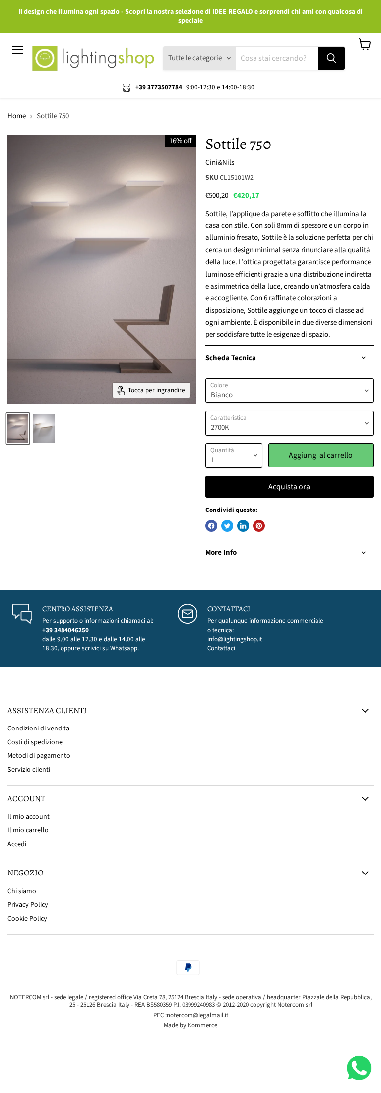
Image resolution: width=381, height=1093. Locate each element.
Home (16, 116)
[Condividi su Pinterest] (259, 526)
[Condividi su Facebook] (211, 526)
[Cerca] (331, 58)
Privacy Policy (27, 905)
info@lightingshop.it (234, 639)
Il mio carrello (28, 830)
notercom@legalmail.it (197, 1015)
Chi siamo (21, 891)
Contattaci (221, 648)
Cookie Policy (27, 919)
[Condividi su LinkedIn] (243, 526)
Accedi (16, 844)
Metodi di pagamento (38, 756)
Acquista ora (289, 486)
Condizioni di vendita (38, 728)
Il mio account (28, 817)
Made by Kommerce (190, 1025)
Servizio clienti (28, 770)
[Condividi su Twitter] (227, 526)
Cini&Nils (219, 162)
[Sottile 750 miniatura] (17, 428)
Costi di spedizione (35, 742)
